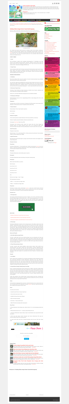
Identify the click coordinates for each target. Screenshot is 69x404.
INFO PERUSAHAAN (49, 36)
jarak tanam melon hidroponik (19, 31)
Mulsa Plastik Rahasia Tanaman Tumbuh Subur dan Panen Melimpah (25, 353)
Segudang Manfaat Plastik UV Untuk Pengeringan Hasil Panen (20, 217)
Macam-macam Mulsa (49, 50)
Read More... (34, 347)
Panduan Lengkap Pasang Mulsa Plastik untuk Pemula (23, 345)
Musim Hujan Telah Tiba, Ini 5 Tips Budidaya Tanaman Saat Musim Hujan (53, 115)
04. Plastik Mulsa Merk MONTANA (51, 46)
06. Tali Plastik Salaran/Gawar (50, 47)
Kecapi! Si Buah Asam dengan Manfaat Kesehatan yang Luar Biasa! (53, 93)
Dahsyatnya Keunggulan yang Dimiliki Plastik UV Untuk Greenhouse (21, 219)
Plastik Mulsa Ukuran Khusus (50, 53)
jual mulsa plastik (26, 31)
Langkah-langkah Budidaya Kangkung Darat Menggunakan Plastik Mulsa (53, 100)
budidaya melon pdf (35, 30)
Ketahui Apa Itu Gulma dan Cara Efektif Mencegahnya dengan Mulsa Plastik (27, 357)
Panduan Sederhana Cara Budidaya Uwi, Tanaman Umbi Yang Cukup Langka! (53, 79)
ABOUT (11, 3)
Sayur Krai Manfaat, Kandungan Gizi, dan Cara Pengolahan (52, 59)
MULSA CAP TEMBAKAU (17, 20)
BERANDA (47, 34)
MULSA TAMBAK (38, 20)
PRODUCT (13, 3)
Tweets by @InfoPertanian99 (49, 136)
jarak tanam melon (12, 31)
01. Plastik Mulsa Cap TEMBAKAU (51, 42)
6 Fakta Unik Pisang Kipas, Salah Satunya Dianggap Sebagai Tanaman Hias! (52, 86)
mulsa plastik (30, 31)
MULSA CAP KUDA (24, 20)
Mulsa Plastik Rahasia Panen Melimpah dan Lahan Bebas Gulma (25, 349)
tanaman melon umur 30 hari (36, 31)
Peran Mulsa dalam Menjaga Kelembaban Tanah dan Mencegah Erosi (53, 122)
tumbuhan (29, 284)
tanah (11, 52)
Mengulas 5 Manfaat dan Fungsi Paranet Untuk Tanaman (20, 215)
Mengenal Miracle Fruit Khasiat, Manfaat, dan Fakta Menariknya (53, 107)
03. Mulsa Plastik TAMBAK (50, 45)
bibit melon (23, 30)
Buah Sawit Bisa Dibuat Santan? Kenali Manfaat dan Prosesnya (53, 66)
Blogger (55, 142)
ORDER (17, 3)
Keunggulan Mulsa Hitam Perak (51, 48)
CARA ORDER (48, 38)
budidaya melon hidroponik (29, 30)
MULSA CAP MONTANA (31, 20)
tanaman (37, 146)
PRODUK (47, 37)
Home (12, 20)
